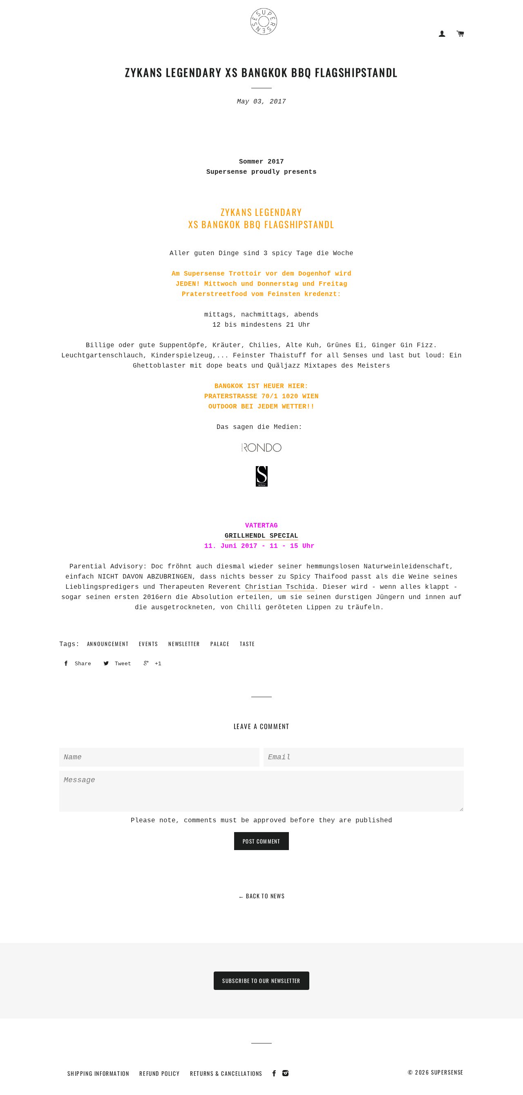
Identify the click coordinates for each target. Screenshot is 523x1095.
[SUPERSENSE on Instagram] (286, 1073)
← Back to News (261, 895)
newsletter (184, 643)
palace (220, 643)
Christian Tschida (280, 587)
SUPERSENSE (447, 1072)
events (148, 643)
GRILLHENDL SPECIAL (261, 536)
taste (247, 643)
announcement (108, 643)
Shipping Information (98, 1073)
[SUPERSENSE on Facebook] (276, 1073)
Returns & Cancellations (226, 1073)
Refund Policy (159, 1073)
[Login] (442, 33)
